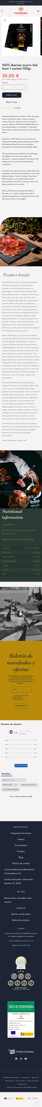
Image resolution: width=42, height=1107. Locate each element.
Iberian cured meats (21, 914)
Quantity (5, 82)
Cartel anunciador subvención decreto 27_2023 (18, 881)
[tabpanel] (21, 799)
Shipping (13, 79)
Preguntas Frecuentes (21, 833)
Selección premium (21, 920)
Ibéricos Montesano (14, 1077)
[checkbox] (10, 790)
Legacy (21, 839)
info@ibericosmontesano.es (24, 941)
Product (21, 851)
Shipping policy (22, 1084)
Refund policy (9, 1080)
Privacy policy (26, 1077)
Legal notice (35, 1077)
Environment (21, 845)
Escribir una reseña (21, 765)
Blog (21, 858)
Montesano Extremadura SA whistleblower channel (22, 1087)
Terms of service (20, 1080)
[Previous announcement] (4, 2)
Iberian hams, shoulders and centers (17, 900)
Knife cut (21, 908)
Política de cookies (21, 864)
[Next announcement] (38, 2)
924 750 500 (25, 945)
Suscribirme (21, 706)
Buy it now (11, 102)
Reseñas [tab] (7, 774)
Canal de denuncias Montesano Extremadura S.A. (19, 871)
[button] (38, 11)
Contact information (32, 1080)
